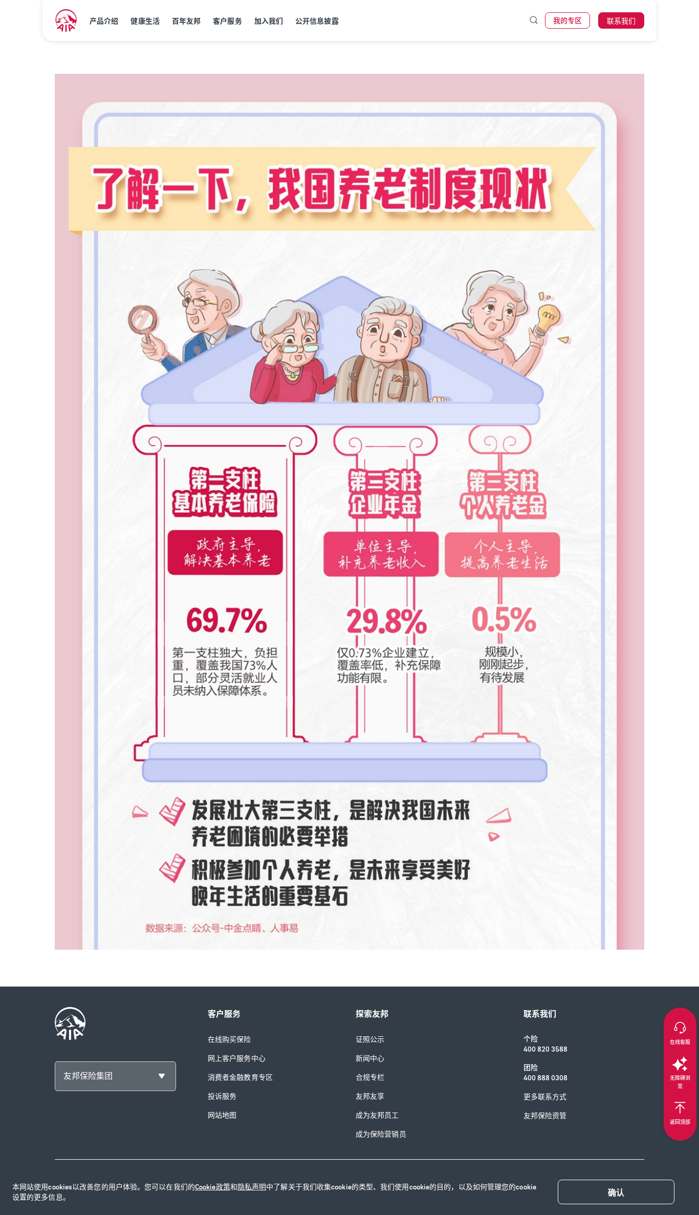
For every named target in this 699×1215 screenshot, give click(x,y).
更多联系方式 (545, 1097)
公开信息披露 (317, 21)
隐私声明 (251, 1187)
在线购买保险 (229, 1039)
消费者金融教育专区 (240, 1077)
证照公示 (370, 1039)
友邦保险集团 (88, 1076)
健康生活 (144, 21)
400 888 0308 (545, 1078)
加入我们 (268, 21)
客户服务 (227, 21)
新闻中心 (370, 1058)
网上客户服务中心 (237, 1058)
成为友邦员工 (377, 1115)
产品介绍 (104, 21)
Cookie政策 (212, 1187)
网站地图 (222, 1115)
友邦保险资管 (545, 1116)
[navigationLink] (66, 20)
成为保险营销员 (381, 1134)
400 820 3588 (545, 1049)
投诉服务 (222, 1096)
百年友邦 (186, 21)
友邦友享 (370, 1096)
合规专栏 (370, 1077)
